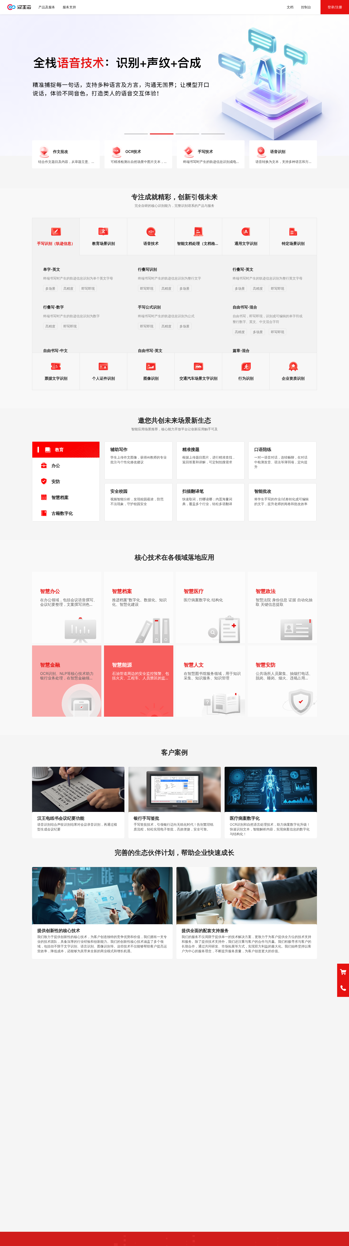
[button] (136, 133)
